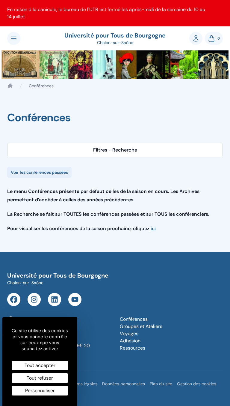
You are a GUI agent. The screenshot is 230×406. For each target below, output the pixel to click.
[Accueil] (10, 86)
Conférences (134, 319)
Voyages (129, 333)
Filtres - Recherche (115, 150)
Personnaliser (40, 390)
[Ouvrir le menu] (13, 38)
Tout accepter (40, 365)
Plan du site (161, 383)
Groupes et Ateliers (141, 326)
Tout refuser (40, 378)
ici (153, 228)
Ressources (132, 348)
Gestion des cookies (196, 383)
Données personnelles (123, 383)
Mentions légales (81, 383)
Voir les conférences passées (39, 172)
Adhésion (130, 341)
